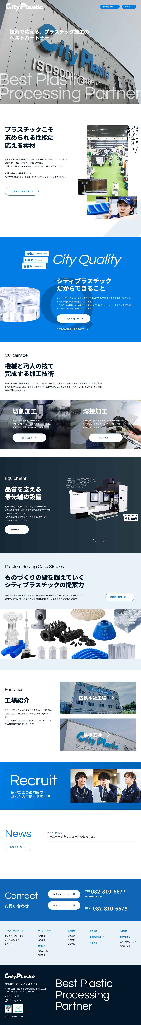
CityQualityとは (12, 940)
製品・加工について (128, 942)
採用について (125, 946)
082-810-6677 (108, 891)
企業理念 (71, 936)
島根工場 (42, 955)
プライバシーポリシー (13, 996)
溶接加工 (42, 940)
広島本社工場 (43, 951)
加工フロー (9, 943)
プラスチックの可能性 (14, 936)
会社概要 (71, 943)
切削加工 (42, 936)
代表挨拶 (71, 940)
